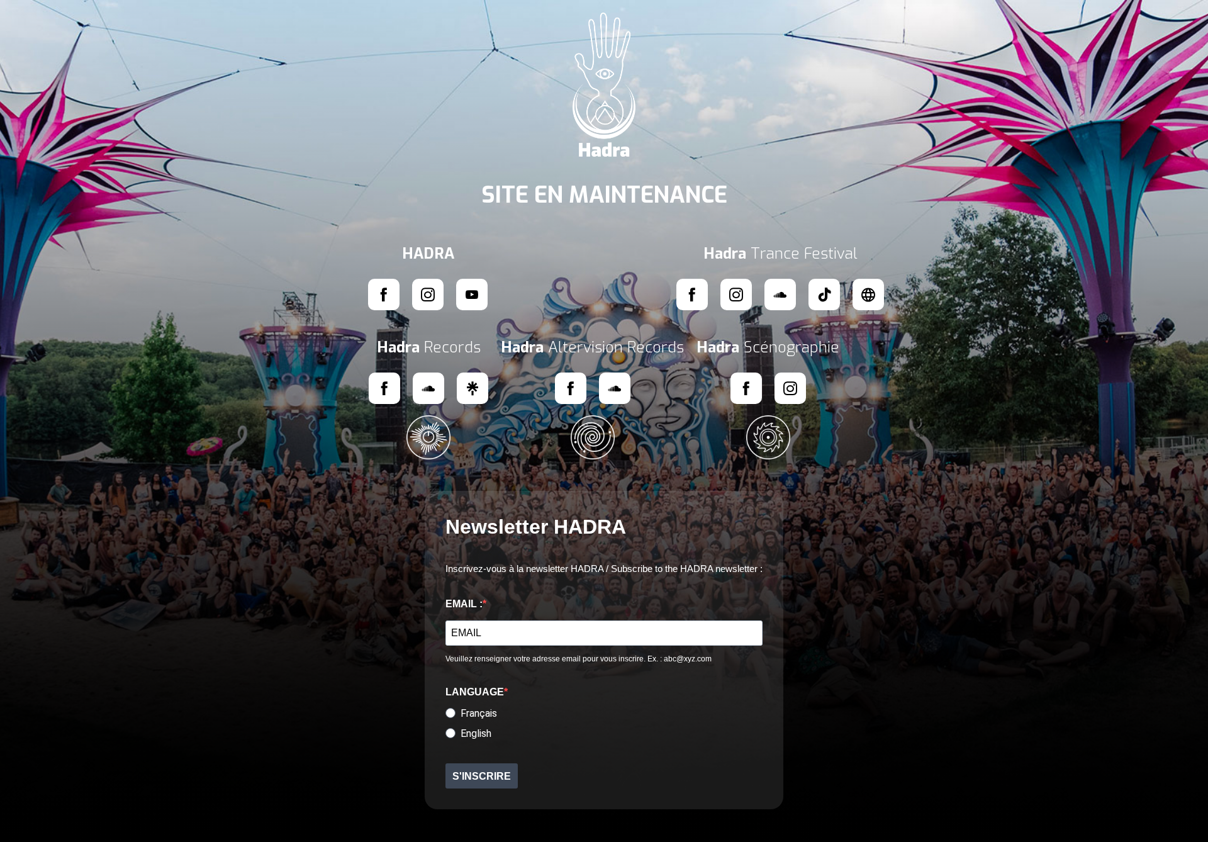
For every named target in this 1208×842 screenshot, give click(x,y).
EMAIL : (464, 603)
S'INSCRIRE (481, 776)
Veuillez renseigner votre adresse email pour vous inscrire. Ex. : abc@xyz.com (578, 658)
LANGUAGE (474, 692)
